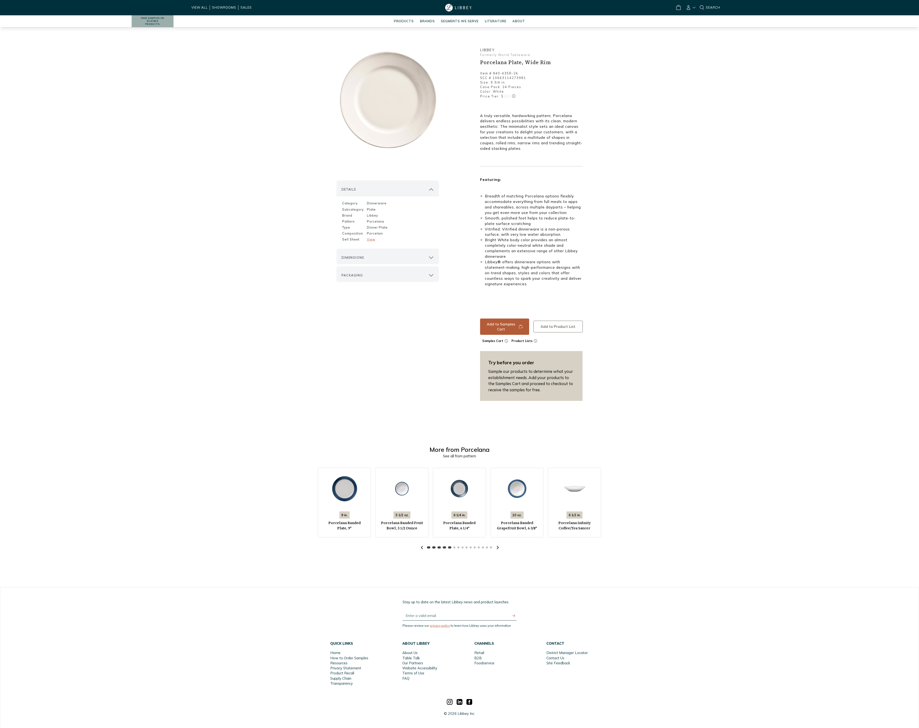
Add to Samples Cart (501, 326)
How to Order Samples (349, 658)
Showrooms (224, 7)
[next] (497, 547)
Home (335, 652)
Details (349, 189)
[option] (387, 100)
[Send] (513, 616)
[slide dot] (428, 547)
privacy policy (440, 625)
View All (199, 7)
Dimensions (353, 257)
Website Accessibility (419, 668)
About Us (410, 652)
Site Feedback (558, 663)
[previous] (422, 547)
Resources (338, 663)
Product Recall (342, 673)
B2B (478, 658)
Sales (246, 7)
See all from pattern (459, 456)
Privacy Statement (345, 668)
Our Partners (412, 663)
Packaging (352, 275)
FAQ (405, 678)
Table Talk (411, 658)
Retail (479, 652)
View (371, 239)
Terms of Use (413, 673)
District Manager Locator (567, 652)
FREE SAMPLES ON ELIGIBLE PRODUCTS (152, 21)
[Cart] (678, 7)
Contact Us (555, 658)
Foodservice (484, 663)
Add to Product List (558, 326)
